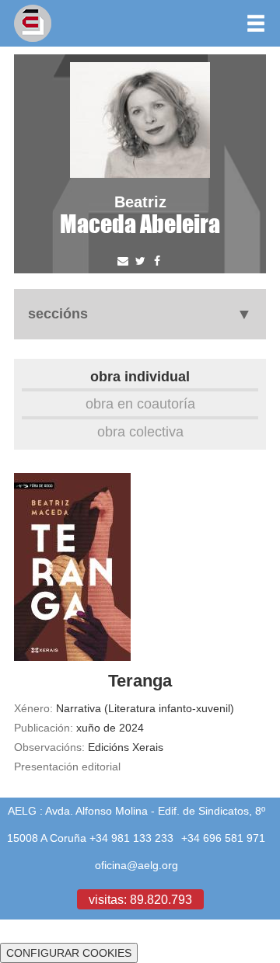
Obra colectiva (140, 431)
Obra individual (140, 376)
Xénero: (33, 708)
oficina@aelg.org (136, 865)
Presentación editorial (67, 766)
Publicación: (43, 727)
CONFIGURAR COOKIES (68, 953)
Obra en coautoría (140, 403)
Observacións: (49, 747)
